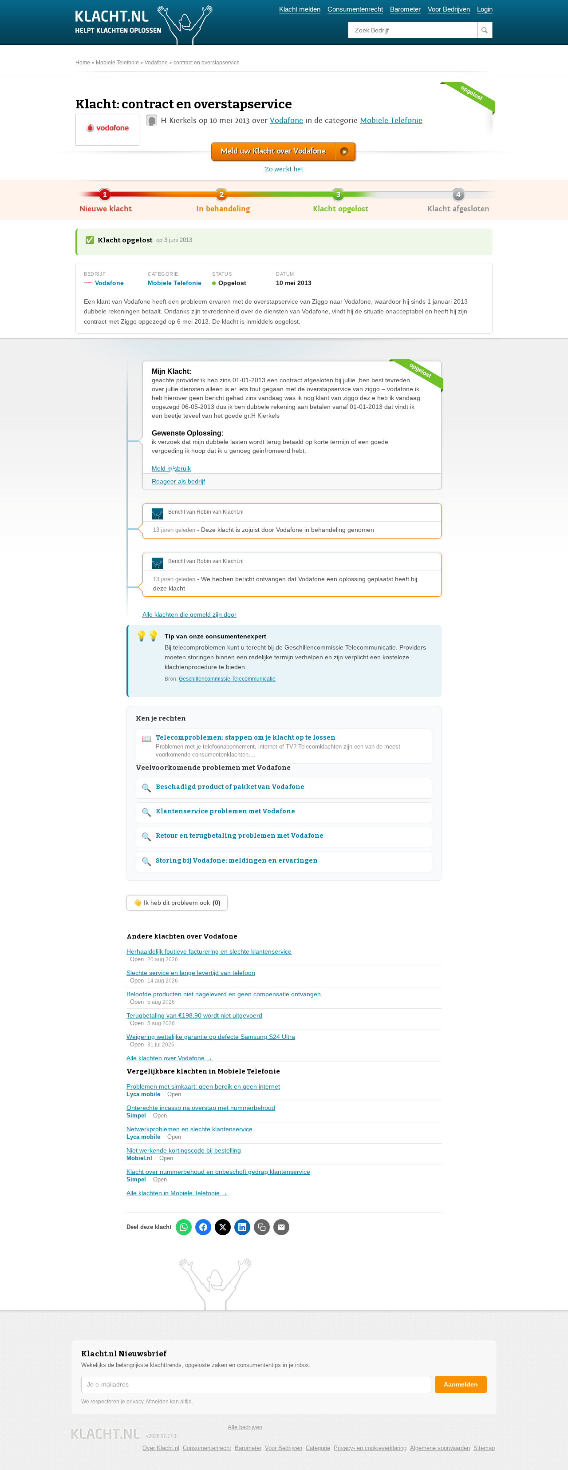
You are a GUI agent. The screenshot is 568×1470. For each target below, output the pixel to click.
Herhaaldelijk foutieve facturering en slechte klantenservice (209, 951)
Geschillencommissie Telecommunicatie (227, 679)
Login (485, 9)
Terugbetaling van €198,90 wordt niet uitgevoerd (194, 1015)
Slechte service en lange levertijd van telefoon (190, 972)
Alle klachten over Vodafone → (169, 1058)
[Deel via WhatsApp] (184, 1227)
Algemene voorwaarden (440, 1448)
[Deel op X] (223, 1227)
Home (82, 62)
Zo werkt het (284, 169)
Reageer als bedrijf (178, 481)
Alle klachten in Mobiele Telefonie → (177, 1193)
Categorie (318, 1448)
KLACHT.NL (105, 1433)
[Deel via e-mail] (281, 1227)
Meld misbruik (171, 468)
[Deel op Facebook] (203, 1227)
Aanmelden (461, 1384)
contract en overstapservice (207, 62)
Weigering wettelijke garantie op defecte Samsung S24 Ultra (210, 1036)
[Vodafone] (107, 129)
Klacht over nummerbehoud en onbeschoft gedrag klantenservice (218, 1171)
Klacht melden (299, 9)
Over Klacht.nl (160, 1448)
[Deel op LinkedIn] (242, 1227)
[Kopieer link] (262, 1227)
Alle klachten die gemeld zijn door (189, 614)
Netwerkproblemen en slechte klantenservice (189, 1129)
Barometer (405, 9)
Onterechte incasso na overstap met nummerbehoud (200, 1107)
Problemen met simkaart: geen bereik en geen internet (203, 1086)
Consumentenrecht (355, 9)
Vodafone (156, 62)
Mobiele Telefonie (117, 62)
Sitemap (484, 1448)
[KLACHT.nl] (144, 24)
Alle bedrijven (245, 1427)
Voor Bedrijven (449, 9)
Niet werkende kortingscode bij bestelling (183, 1150)
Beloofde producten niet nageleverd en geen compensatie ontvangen (223, 994)
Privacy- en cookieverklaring (370, 1448)
